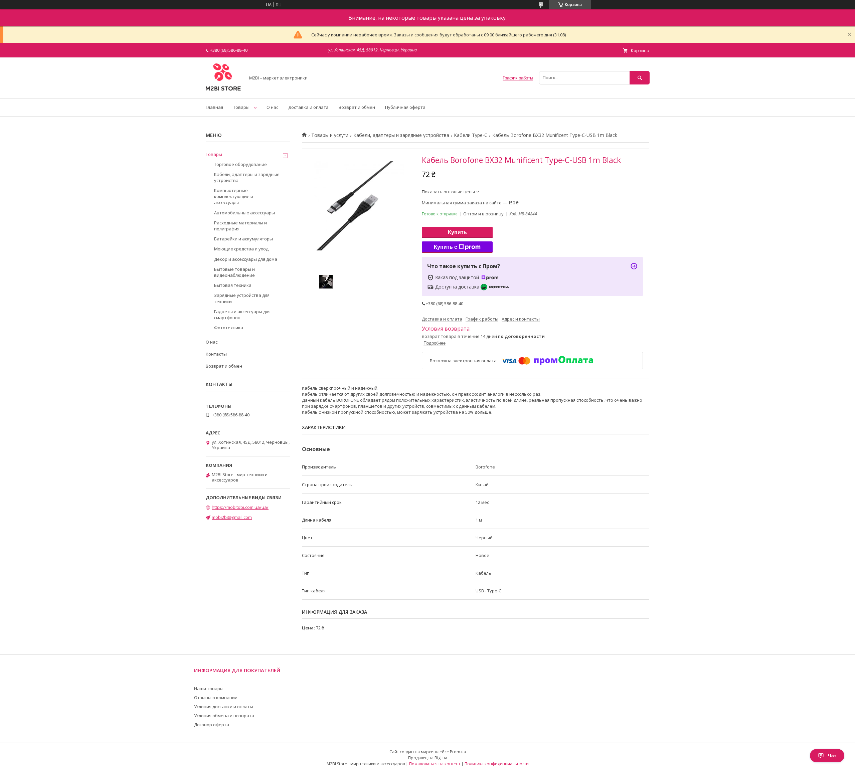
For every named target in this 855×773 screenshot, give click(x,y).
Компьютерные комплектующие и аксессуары (233, 196)
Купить (457, 232)
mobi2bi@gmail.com (232, 517)
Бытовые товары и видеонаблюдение (234, 272)
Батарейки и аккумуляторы (243, 239)
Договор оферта (211, 725)
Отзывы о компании (215, 698)
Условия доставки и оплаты (223, 707)
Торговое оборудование (240, 164)
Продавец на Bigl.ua (427, 758)
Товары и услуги (329, 135)
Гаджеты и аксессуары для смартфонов (242, 315)
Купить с (445, 247)
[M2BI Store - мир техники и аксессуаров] (223, 90)
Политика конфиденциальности (497, 764)
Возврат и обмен (357, 107)
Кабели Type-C (470, 135)
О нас (272, 107)
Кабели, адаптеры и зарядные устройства (401, 135)
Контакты (216, 354)
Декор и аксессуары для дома (245, 259)
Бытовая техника (232, 285)
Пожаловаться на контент (434, 764)
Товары (241, 107)
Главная (214, 107)
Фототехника (228, 328)
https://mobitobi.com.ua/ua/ (240, 507)
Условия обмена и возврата (224, 716)
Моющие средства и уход (241, 249)
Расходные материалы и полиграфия (240, 226)
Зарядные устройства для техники (242, 298)
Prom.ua (458, 752)
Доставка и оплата (308, 107)
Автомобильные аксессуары (244, 213)
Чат (832, 755)
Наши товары (208, 689)
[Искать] (640, 77)
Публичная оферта (405, 107)
